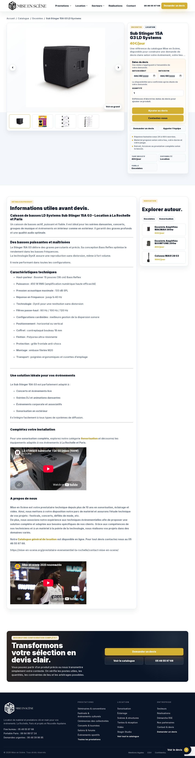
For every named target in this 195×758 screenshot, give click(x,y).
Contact (131, 5)
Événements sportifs (89, 735)
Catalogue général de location (37, 539)
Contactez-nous (157, 118)
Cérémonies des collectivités (93, 721)
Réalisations (115, 5)
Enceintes (37, 18)
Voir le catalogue (124, 660)
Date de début (139, 71)
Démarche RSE (164, 718)
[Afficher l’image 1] (19, 121)
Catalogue (23, 18)
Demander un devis (174, 5)
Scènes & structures (128, 718)
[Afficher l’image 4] (88, 121)
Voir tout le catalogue (128, 736)
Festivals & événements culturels (89, 715)
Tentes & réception (127, 722)
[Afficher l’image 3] (65, 121)
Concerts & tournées (89, 725)
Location (80, 5)
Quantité (137, 88)
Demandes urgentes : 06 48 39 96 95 (23, 737)
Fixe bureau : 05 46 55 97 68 (19, 729)
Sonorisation (166, 219)
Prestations (62, 5)
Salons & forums (86, 730)
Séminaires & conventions (92, 708)
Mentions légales (136, 752)
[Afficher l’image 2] (42, 121)
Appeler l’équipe (172, 128)
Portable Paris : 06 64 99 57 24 (20, 733)
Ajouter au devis (158, 110)
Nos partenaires (165, 722)
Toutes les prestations (89, 739)
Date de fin (163, 71)
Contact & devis (165, 727)
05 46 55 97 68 (152, 6)
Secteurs (97, 5)
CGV (149, 752)
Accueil (11, 18)
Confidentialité (161, 752)
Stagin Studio (124, 732)
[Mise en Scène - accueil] (27, 5)
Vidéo (120, 727)
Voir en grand (113, 106)
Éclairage (122, 713)
